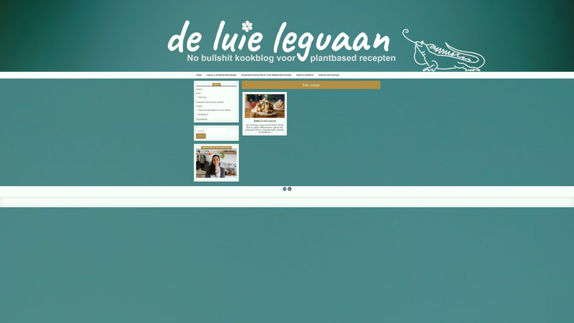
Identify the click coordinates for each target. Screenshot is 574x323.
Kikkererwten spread (265, 121)
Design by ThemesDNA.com (287, 204)
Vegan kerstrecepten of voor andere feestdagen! (266, 75)
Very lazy (265, 113)
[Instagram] (285, 189)
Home (198, 75)
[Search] (289, 189)
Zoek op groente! (304, 75)
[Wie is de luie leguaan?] (216, 164)
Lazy (198, 93)
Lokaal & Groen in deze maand (221, 75)
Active (199, 89)
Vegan (264, 105)
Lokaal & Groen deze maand (264, 102)
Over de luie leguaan (328, 75)
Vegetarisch (201, 119)
